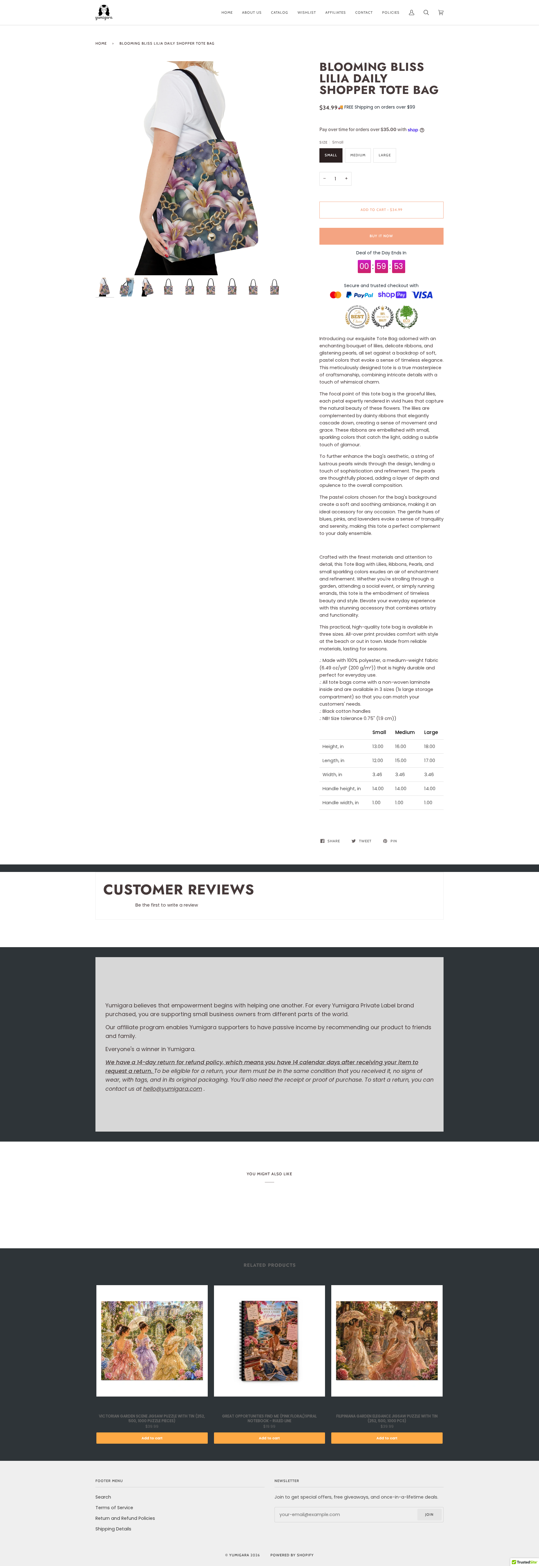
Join (429, 1514)
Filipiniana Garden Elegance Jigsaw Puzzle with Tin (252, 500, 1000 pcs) (387, 1418)
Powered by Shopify (292, 1555)
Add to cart (152, 1438)
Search (103, 1497)
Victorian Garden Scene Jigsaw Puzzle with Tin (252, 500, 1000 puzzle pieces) (152, 1418)
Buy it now (381, 236)
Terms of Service (114, 1508)
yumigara (239, 1555)
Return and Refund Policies (125, 1518)
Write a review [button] (416, 907)
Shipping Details (113, 1529)
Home (101, 43)
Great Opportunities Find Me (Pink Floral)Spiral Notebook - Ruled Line (269, 1418)
